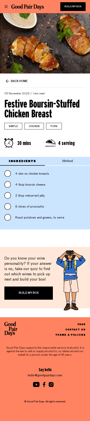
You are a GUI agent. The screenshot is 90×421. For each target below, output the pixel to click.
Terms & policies (70, 334)
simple (13, 126)
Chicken (34, 126)
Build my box (72, 6)
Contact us (75, 329)
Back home (19, 81)
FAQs (82, 324)
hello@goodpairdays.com (45, 375)
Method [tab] (67, 161)
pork (53, 126)
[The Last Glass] (27, 7)
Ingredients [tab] (22, 161)
